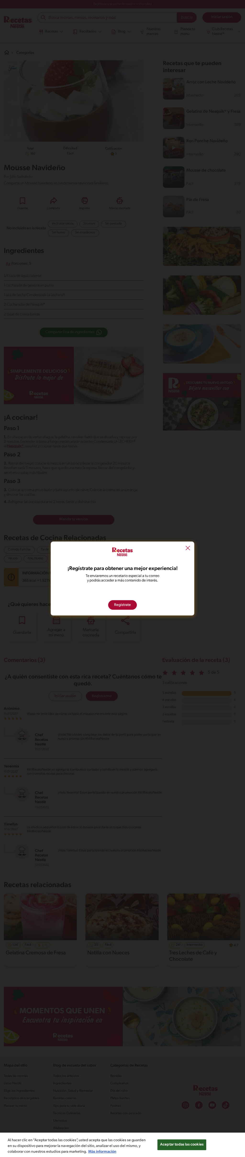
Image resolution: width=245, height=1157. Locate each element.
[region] (122, 1145)
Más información (102, 1152)
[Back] (187, 548)
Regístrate (122, 605)
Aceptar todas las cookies (182, 1144)
